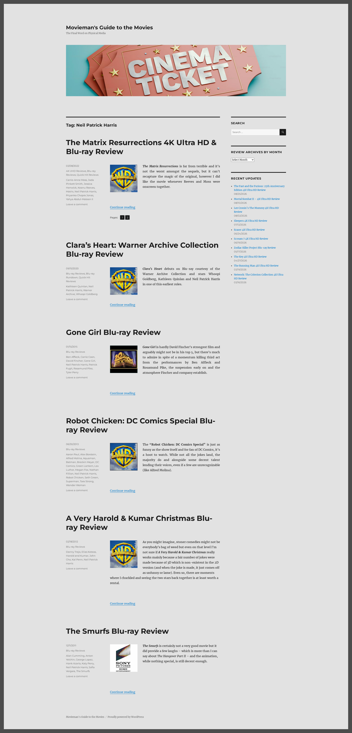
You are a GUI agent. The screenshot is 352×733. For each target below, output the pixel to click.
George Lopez (84, 659)
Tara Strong (87, 481)
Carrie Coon (88, 356)
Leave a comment (77, 204)
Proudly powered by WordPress (126, 717)
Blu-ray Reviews (75, 273)
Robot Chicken (75, 477)
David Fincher (74, 360)
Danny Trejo (73, 551)
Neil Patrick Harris (85, 191)
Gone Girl (89, 360)
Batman (71, 462)
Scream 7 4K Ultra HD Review (251, 238)
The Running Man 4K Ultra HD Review (256, 265)
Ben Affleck (73, 356)
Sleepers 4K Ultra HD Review (250, 220)
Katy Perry (88, 663)
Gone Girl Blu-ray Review (113, 332)
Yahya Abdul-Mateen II (79, 199)
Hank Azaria (73, 663)
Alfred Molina (74, 458)
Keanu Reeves (86, 187)
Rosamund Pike (83, 368)
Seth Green (91, 477)
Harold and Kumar (77, 555)
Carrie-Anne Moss (76, 179)
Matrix (70, 191)
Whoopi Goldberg (87, 294)
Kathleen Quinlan (76, 286)
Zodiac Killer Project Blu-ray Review (255, 247)
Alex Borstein (88, 454)
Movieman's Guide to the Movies (109, 27)
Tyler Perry (72, 372)
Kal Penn (77, 559)
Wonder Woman (76, 485)
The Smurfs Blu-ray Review (117, 631)
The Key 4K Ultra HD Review (250, 256)
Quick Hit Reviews (87, 174)
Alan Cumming (75, 655)
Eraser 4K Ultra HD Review (249, 229)
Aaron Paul (72, 454)
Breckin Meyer (85, 462)
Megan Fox (81, 469)
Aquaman (89, 458)
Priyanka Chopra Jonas (79, 195)
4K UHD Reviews (76, 170)
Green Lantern (84, 465)
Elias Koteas (89, 551)
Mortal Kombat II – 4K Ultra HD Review (257, 199)
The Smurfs (83, 671)
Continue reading (122, 207)
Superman (72, 481)
